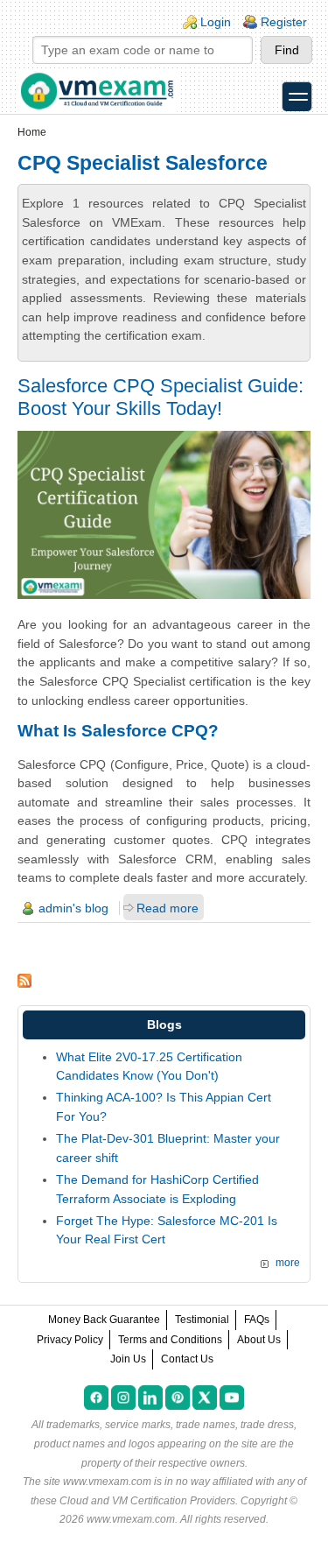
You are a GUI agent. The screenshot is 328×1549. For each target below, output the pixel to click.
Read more (167, 908)
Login (215, 22)
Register (284, 22)
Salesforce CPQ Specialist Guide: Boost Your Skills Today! (160, 397)
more (288, 1262)
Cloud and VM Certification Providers (147, 1501)
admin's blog (73, 908)
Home (31, 132)
